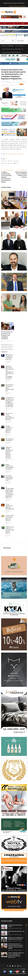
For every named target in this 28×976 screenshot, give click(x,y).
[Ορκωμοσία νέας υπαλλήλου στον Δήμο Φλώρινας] (14, 302)
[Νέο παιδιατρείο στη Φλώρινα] (2, 439)
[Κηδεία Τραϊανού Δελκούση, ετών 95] (4, 927)
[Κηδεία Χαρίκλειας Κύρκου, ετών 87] (4, 933)
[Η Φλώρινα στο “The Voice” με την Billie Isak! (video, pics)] (2, 355)
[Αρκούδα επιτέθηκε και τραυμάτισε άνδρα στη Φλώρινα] (2, 427)
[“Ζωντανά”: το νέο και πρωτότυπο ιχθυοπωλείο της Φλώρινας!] (2, 414)
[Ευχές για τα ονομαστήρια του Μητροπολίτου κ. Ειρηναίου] (4, 939)
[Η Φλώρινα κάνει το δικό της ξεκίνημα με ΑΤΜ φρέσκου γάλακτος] (2, 527)
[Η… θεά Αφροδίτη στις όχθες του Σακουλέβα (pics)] (2, 505)
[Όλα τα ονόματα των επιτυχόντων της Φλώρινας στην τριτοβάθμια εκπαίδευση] (7, 326)
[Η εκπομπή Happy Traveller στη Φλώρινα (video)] (2, 476)
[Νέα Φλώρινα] (8, 12)
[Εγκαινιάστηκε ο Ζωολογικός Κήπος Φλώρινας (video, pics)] (2, 385)
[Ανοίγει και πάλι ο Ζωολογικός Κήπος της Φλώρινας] (2, 516)
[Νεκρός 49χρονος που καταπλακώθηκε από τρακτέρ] (2, 465)
